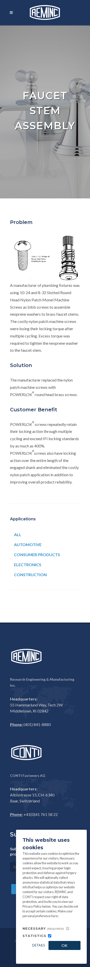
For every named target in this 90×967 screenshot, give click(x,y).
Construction (30, 574)
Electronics (27, 564)
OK (65, 945)
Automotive (28, 544)
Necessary (43, 928)
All (17, 534)
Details (38, 945)
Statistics (34, 936)
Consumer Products (37, 554)
